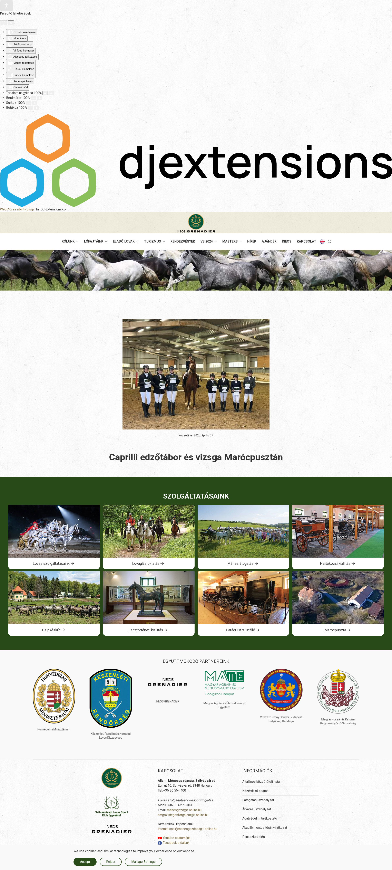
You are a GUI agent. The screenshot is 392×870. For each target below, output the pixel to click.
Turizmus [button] (152, 241)
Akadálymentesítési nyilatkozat (264, 828)
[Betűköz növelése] (36, 108)
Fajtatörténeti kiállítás (146, 630)
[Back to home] (196, 223)
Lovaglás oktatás (145, 563)
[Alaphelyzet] (3, 22)
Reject (110, 862)
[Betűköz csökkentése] (30, 108)
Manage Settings (143, 862)
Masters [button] (230, 241)
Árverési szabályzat (256, 809)
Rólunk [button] (68, 241)
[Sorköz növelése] (34, 103)
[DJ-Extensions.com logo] (196, 160)
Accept (85, 862)
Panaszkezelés (253, 837)
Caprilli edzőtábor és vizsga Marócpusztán (196, 457)
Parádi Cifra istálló (240, 630)
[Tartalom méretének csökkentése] (45, 93)
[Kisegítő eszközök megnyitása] (6, 5)
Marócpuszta (335, 630)
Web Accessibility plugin (17, 209)
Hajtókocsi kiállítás (335, 563)
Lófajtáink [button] (93, 241)
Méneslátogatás (240, 563)
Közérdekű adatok (255, 791)
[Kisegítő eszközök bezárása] (11, 22)
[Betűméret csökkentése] (33, 98)
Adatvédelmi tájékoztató (259, 818)
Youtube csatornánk (176, 838)
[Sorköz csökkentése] (28, 103)
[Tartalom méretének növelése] (51, 93)
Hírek (251, 241)
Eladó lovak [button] (124, 241)
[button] (330, 241)
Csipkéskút (51, 630)
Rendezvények (182, 241)
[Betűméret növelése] (39, 98)
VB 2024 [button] (206, 241)
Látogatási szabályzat (258, 800)
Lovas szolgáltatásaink (51, 563)
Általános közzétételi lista (261, 782)
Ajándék (269, 241)
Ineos (286, 241)
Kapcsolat (306, 241)
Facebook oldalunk (175, 843)
